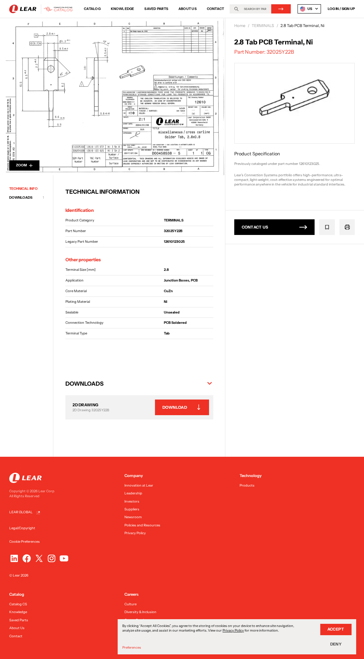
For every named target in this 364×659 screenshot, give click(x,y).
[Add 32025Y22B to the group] (327, 227)
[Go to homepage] (42, 9)
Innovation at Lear (138, 485)
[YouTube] (64, 558)
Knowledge (122, 9)
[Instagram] (52, 558)
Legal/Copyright (22, 528)
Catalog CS (18, 604)
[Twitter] (39, 558)
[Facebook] (27, 558)
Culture (130, 604)
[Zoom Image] (112, 96)
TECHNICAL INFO (23, 189)
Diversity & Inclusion (140, 612)
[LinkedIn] (14, 558)
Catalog (92, 9)
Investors (131, 501)
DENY (336, 644)
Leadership (133, 493)
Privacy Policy (135, 533)
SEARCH (281, 9)
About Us (187, 9)
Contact (215, 9)
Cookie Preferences (24, 541)
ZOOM (21, 165)
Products (247, 485)
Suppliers (131, 509)
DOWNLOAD (174, 407)
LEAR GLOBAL (21, 512)
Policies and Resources (142, 525)
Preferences (131, 647)
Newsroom (133, 517)
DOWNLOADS (26, 197)
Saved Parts (156, 9)
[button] (139, 383)
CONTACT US (255, 227)
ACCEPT (335, 629)
